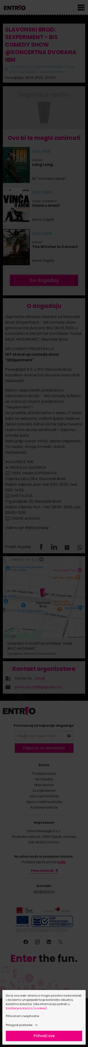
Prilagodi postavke (19, 1025)
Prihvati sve (44, 1036)
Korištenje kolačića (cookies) (26, 1008)
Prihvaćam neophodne (22, 1016)
